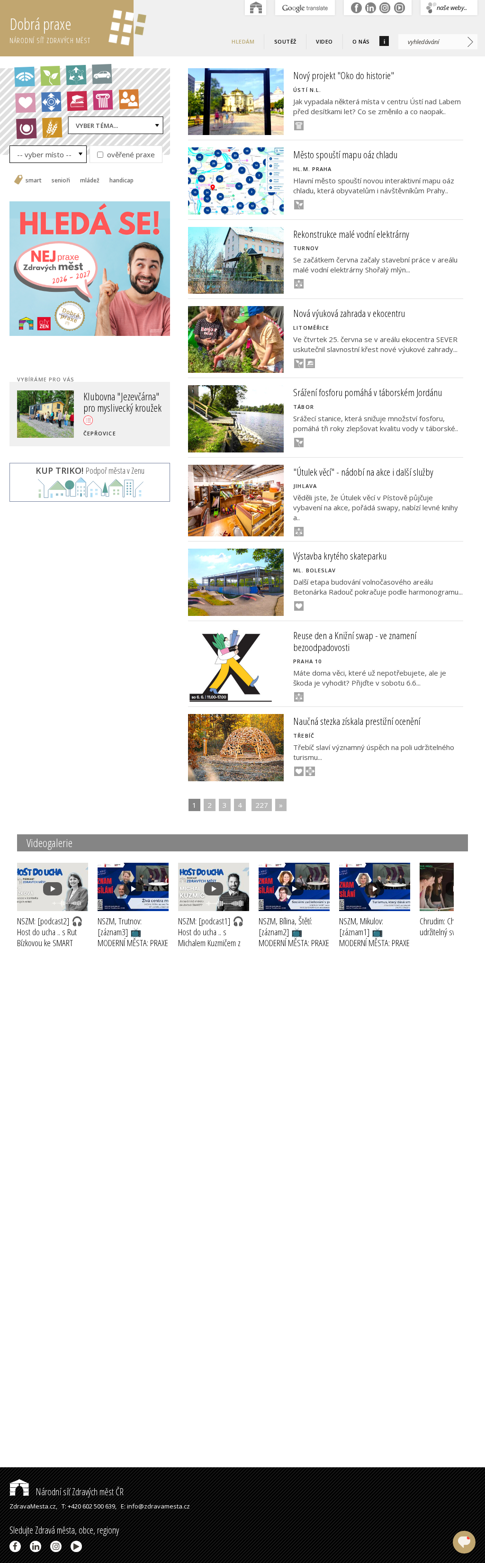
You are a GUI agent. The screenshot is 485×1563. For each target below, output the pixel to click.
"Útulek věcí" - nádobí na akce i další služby (363, 472)
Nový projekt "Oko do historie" (343, 75)
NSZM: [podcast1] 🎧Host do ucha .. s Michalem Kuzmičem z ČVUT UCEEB (211, 937)
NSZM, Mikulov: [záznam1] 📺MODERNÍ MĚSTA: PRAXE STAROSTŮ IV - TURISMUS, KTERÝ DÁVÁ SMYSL (374, 948)
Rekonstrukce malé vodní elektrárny (351, 234)
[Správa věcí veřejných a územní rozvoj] (21, 80)
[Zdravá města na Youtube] (78, 1546)
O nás (361, 41)
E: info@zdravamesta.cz (155, 1506)
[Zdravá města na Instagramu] (57, 1546)
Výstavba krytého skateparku (339, 555)
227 (261, 805)
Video (324, 41)
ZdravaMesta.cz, (33, 1506)
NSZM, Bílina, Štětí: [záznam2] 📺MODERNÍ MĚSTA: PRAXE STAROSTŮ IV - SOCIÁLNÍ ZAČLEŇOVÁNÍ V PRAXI (294, 948)
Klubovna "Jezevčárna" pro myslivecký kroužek (122, 402)
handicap (121, 180)
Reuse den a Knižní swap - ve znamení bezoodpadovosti (354, 641)
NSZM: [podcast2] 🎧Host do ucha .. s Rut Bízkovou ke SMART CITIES (50, 937)
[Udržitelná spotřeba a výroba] (73, 78)
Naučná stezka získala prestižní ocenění (356, 721)
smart (34, 180)
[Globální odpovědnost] (23, 131)
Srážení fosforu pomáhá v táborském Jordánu (367, 392)
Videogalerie (49, 842)
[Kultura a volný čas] (100, 103)
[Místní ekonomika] (48, 104)
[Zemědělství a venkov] (49, 130)
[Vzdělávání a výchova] (74, 104)
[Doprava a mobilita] (99, 77)
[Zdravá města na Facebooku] (16, 1546)
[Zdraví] (22, 105)
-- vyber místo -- (44, 154)
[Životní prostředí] (47, 79)
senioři (61, 180)
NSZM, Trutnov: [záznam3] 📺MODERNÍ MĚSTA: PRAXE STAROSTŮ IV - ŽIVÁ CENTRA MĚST (133, 942)
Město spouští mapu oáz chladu (345, 154)
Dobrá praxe (49, 29)
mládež (89, 180)
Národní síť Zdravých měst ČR (79, 1491)
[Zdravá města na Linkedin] (37, 1546)
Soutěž (285, 41)
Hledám (243, 41)
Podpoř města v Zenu (90, 470)
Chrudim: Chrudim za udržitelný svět (451, 926)
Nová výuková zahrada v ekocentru (349, 313)
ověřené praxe (130, 154)
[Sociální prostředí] (125, 102)
